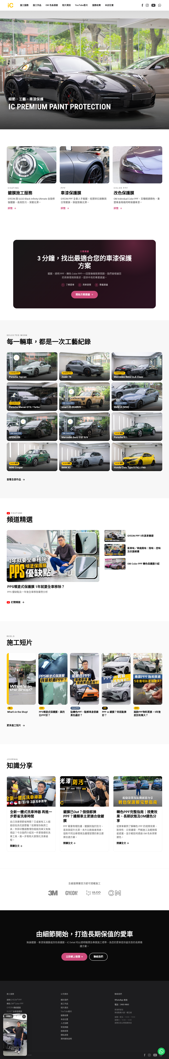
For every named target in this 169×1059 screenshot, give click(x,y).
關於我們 (64, 1000)
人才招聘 (64, 1023)
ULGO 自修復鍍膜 (14, 1011)
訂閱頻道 (15, 602)
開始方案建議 (83, 294)
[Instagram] (147, 5)
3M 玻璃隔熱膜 (13, 1015)
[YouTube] (153, 5)
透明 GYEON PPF (14, 1000)
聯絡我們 (98, 956)
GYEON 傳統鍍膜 (14, 1008)
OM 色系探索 (52, 5)
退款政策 (64, 1031)
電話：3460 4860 (122, 1004)
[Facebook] (142, 5)
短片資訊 (66, 5)
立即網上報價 (73, 956)
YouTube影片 (81, 5)
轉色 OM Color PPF (15, 1003)
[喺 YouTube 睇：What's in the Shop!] (15, 1035)
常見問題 (64, 1027)
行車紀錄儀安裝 (13, 1019)
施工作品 (64, 1004)
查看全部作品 (14, 479)
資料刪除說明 (66, 1039)
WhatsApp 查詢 (121, 1000)
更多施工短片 (14, 725)
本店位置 (109, 5)
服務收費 (96, 5)
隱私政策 (64, 1035)
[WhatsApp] (159, 5)
